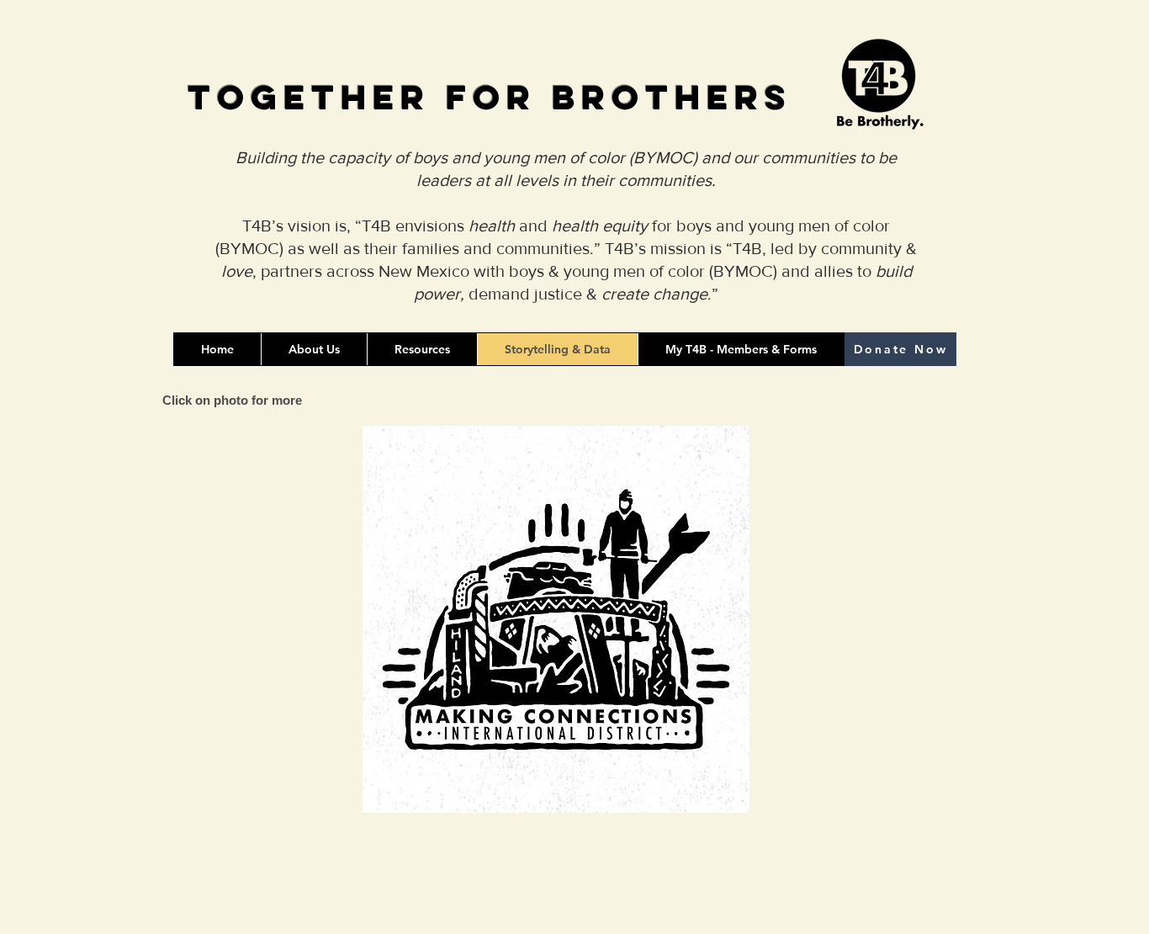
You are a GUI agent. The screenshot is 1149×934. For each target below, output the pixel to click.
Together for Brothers (490, 97)
